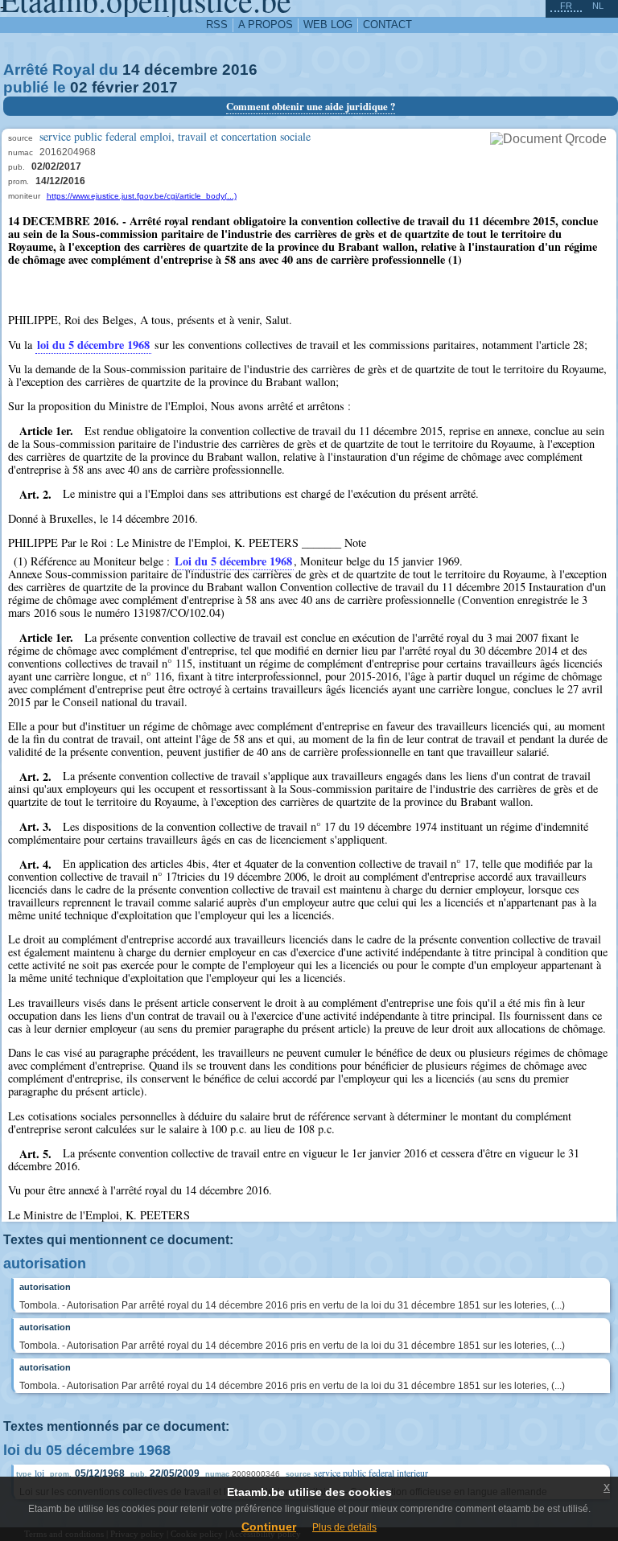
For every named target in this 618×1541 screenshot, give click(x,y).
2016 (240, 69)
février (115, 87)
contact (387, 24)
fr (566, 5)
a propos (265, 24)
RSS (217, 24)
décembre (181, 69)
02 (79, 87)
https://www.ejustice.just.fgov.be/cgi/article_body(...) (142, 195)
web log (327, 24)
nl (598, 5)
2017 (160, 87)
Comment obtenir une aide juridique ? (310, 106)
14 (131, 69)
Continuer (268, 1526)
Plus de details (344, 1527)
